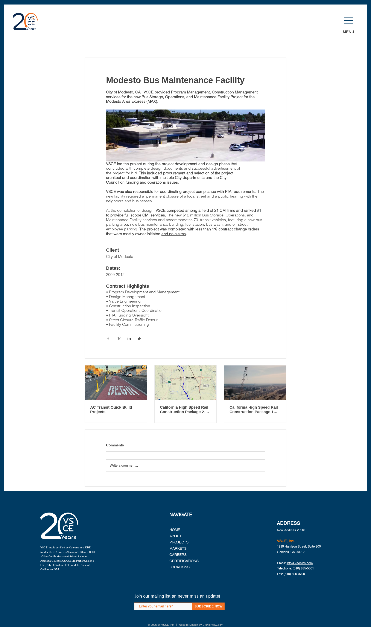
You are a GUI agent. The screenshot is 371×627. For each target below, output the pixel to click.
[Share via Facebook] (108, 338)
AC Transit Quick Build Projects (111, 409)
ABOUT (175, 536)
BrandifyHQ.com (213, 624)
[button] (348, 20)
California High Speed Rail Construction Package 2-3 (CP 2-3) (184, 409)
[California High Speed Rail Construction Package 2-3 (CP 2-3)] (185, 382)
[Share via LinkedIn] (129, 338)
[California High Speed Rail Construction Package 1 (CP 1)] (255, 382)
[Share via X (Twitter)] (119, 338)
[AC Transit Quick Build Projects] (116, 382)
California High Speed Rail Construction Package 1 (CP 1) (254, 409)
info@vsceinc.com (300, 563)
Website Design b (189, 624)
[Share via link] (140, 338)
